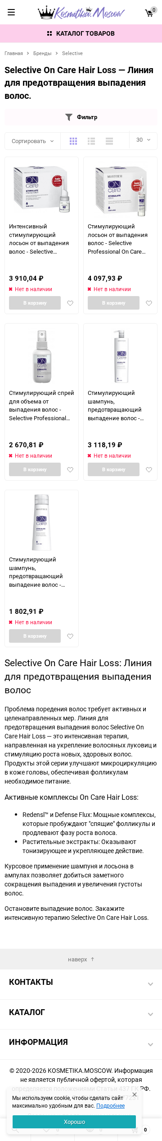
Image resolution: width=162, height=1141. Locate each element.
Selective (72, 53)
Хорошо (74, 1122)
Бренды (42, 53)
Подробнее (110, 1105)
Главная (13, 53)
